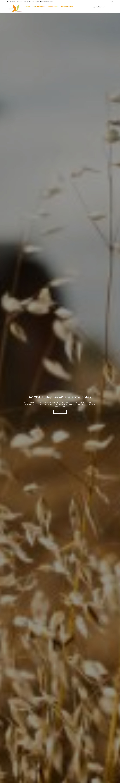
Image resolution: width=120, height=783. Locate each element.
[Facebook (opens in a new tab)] (109, 6)
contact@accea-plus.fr (47, 1)
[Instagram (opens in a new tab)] (111, 6)
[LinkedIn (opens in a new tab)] (112, 2)
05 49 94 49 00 (35, 1)
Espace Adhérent (98, 7)
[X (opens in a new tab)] (106, 6)
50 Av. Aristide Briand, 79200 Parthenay (18, 1)
